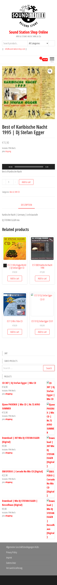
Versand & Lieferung (14, 568)
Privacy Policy (11, 552)
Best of (12, 192)
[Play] (5, 166)
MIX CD (17, 192)
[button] (49, 71)
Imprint (9, 557)
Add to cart (26, 182)
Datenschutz (11, 562)
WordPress (26, 580)
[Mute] (51, 166)
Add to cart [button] (14, 278)
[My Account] (36, 59)
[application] (28, 167)
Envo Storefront (46, 580)
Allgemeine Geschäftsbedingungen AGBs (22, 547)
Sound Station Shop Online (28, 32)
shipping (8, 151)
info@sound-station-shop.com (15, 49)
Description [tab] (26, 204)
